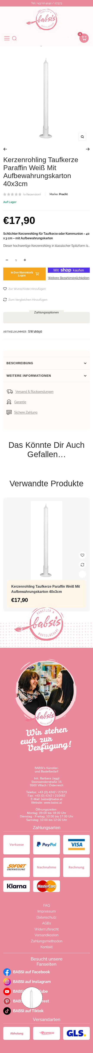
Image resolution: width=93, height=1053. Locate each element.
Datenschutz (46, 917)
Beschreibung (19, 363)
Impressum (46, 911)
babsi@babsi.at (51, 799)
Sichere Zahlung (25, 412)
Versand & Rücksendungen (34, 391)
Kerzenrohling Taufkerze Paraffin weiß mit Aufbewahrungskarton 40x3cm (45, 589)
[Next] (88, 149)
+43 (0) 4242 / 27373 (52, 792)
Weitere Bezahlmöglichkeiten (68, 278)
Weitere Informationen (28, 375)
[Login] (64, 38)
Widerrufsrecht (46, 929)
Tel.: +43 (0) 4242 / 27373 (46, 3)
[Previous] (5, 149)
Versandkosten (46, 935)
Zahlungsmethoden (46, 941)
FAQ (46, 905)
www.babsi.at (53, 802)
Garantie (20, 402)
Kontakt (46, 947)
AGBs (46, 923)
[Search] (14, 38)
